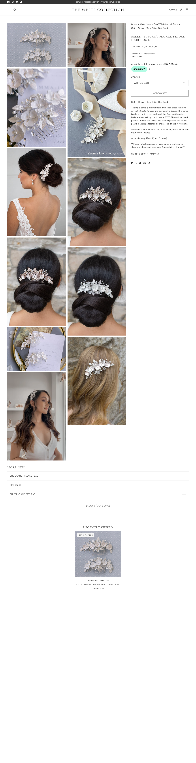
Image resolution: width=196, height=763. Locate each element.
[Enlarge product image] (36, 45)
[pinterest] (17, 2)
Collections (145, 24)
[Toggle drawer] (9, 10)
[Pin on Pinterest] (140, 163)
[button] (149, 163)
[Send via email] (144, 163)
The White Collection (144, 46)
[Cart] (187, 9)
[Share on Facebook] (132, 163)
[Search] (15, 9)
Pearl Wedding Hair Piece (166, 24)
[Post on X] (136, 163)
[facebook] (8, 2)
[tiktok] (21, 2)
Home (134, 24)
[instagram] (12, 2)
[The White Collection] (98, 10)
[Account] (181, 9)
